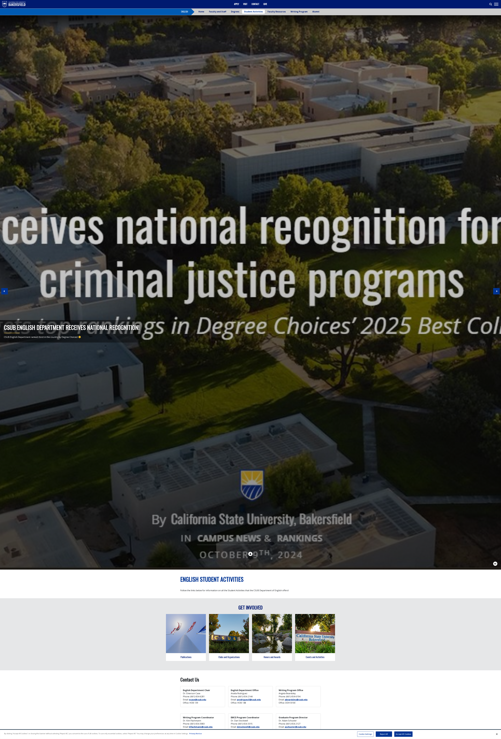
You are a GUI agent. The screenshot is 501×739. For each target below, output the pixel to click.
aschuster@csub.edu (295, 726)
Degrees (235, 11)
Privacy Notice (195, 733)
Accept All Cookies (403, 734)
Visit (245, 4)
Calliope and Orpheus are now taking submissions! (29, 336)
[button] (496, 292)
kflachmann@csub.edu (201, 726)
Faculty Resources (277, 11)
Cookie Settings (365, 734)
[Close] (497, 734)
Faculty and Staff (217, 11)
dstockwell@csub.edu (248, 726)
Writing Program (299, 11)
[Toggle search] (490, 4)
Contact (255, 4)
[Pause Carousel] (495, 563)
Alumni (315, 11)
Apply (236, 4)
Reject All (384, 734)
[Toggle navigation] (496, 4)
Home (201, 11)
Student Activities (253, 11)
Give (265, 4)
